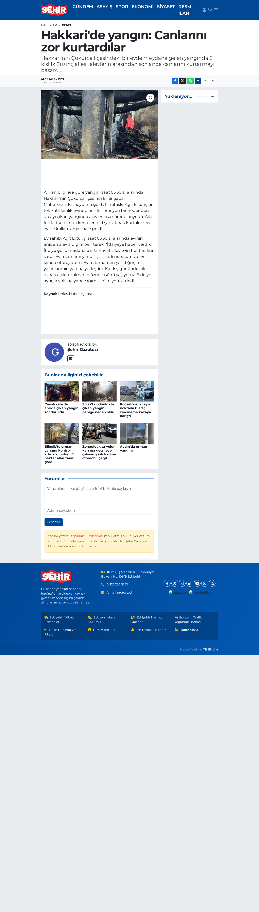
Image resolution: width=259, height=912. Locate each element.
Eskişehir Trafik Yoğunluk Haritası (188, 620)
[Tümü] (212, 96)
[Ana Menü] (216, 10)
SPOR (122, 6)
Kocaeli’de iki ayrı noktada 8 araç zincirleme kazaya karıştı (135, 410)
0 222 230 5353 (117, 584)
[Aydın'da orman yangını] (137, 433)
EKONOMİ (143, 6)
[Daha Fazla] (198, 81)
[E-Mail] (70, 358)
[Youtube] (197, 583)
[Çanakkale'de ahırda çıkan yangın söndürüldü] (62, 391)
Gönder (53, 522)
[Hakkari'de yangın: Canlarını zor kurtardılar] (99, 124)
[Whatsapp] (204, 583)
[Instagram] (182, 583)
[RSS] (212, 583)
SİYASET (166, 6)
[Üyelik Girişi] (204, 10)
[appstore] (177, 592)
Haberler (49, 25)
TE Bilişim (210, 649)
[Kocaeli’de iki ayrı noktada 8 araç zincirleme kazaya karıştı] (137, 391)
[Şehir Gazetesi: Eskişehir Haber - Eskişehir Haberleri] (54, 10)
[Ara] (210, 10)
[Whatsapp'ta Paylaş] (190, 81)
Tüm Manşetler (104, 630)
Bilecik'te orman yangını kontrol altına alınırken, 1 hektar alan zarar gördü (59, 454)
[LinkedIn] (189, 583)
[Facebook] (167, 583)
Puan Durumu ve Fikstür (60, 632)
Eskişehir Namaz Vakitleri (146, 620)
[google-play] (199, 592)
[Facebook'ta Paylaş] (175, 81)
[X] (174, 583)
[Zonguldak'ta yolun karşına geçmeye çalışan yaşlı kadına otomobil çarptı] (99, 433)
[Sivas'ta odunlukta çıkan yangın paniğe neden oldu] (99, 391)
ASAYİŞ (104, 6)
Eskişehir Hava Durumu (101, 620)
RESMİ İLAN (185, 10)
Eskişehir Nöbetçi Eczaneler (60, 620)
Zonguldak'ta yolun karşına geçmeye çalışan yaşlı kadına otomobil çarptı (99, 452)
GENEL (67, 25)
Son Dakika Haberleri (151, 630)
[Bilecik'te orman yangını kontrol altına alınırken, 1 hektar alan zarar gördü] (62, 433)
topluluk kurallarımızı (87, 536)
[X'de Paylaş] (182, 81)
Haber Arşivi (189, 630)
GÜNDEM (82, 6)
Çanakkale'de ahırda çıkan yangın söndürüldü (62, 408)
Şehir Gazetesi (82, 349)
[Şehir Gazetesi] (54, 352)
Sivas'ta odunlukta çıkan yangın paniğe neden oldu (98, 408)
